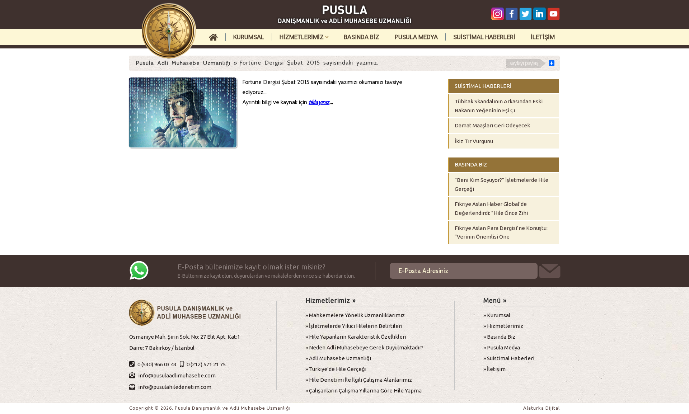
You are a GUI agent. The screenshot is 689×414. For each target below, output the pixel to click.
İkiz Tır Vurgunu (474, 141)
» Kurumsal (496, 315)
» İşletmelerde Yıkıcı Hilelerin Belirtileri (353, 326)
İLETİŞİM (543, 37)
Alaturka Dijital (541, 407)
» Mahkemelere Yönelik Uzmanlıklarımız (355, 315)
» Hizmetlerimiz (503, 326)
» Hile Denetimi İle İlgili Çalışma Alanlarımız (358, 380)
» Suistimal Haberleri (508, 358)
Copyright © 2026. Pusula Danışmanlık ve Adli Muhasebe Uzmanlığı (210, 407)
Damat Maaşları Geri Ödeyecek (492, 125)
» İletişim (494, 369)
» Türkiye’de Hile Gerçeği (335, 369)
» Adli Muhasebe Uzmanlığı (338, 358)
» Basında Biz (499, 337)
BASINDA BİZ (361, 37)
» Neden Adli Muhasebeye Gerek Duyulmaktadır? (364, 347)
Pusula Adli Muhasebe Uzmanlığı (183, 63)
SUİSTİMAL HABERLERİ (484, 37)
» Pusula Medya (501, 347)
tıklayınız (319, 102)
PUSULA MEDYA (416, 37)
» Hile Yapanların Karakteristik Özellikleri (355, 337)
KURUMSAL (248, 37)
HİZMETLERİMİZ (302, 37)
